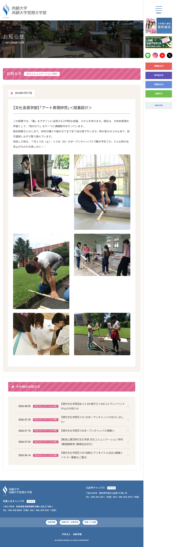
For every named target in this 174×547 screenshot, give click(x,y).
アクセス (111, 488)
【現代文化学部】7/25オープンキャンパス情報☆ (66, 430)
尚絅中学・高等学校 (70, 522)
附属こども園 (90, 522)
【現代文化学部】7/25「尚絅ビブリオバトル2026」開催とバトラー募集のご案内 (70, 455)
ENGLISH (159, 105)
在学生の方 (158, 75)
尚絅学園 (51, 522)
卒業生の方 (158, 84)
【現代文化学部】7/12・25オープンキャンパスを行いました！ (71, 419)
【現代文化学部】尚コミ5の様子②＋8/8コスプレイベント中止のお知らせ (71, 406)
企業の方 (158, 94)
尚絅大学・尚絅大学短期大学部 (24, 10)
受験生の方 (158, 66)
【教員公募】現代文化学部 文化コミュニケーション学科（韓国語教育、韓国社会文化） (70, 442)
